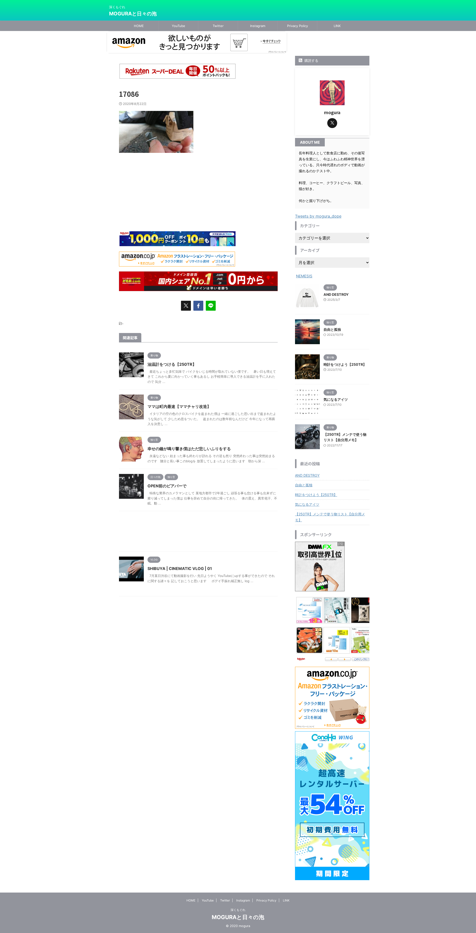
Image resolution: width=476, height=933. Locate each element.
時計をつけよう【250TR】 (345, 364)
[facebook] (198, 306)
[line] (211, 306)
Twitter (218, 26)
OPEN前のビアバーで (167, 485)
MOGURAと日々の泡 (133, 14)
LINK (337, 26)
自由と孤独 (332, 329)
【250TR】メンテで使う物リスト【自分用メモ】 (330, 517)
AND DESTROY (336, 294)
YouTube (178, 26)
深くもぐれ (238, 910)
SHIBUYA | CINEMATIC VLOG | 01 (180, 568)
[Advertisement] (198, 174)
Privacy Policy (297, 26)
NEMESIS (304, 276)
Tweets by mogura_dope (318, 216)
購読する (310, 60)
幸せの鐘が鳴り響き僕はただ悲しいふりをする (189, 448)
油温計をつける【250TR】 (172, 364)
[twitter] (186, 306)
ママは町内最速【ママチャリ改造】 (179, 406)
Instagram (257, 26)
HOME (139, 26)
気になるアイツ (336, 399)
